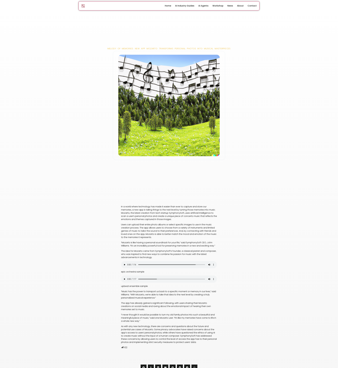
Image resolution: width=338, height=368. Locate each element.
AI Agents (203, 5)
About (240, 5)
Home (168, 5)
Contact (252, 5)
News (230, 5)
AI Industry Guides (184, 5)
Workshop (217, 5)
